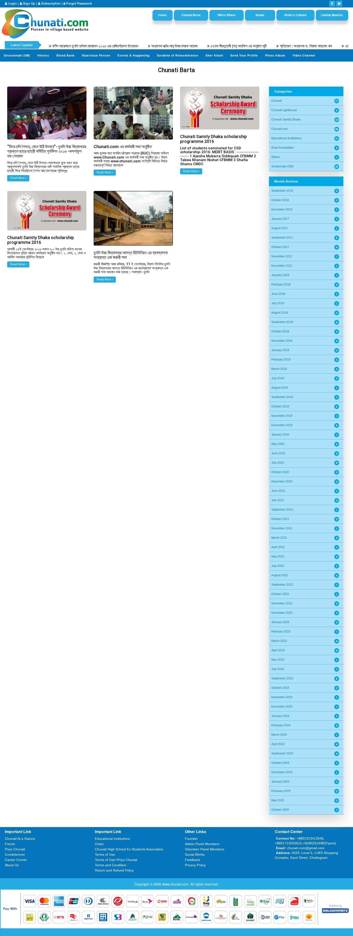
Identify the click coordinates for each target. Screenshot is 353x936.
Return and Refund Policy (114, 870)
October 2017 (280, 247)
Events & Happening (133, 55)
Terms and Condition (110, 865)
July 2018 (277, 303)
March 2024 (279, 734)
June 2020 (278, 453)
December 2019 (281, 425)
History (43, 55)
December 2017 (281, 265)
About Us (12, 865)
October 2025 (280, 809)
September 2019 (282, 397)
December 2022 (281, 612)
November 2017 (281, 256)
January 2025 (280, 781)
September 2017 (282, 237)
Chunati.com (279, 129)
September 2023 (282, 678)
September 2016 (282, 190)
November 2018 (281, 340)
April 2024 (278, 744)
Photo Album (275, 55)
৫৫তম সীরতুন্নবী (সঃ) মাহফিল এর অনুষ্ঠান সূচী (217, 46)
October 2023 (280, 687)
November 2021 (281, 528)
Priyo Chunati (15, 849)
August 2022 (279, 575)
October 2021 (280, 519)
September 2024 (282, 753)
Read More (17, 178)
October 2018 (280, 331)
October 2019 (280, 406)
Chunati (276, 100)
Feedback (192, 860)
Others (275, 157)
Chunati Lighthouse (284, 110)
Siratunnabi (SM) (17, 55)
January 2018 (280, 275)
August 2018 (279, 312)
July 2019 (277, 378)
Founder (191, 839)
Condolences (15, 854)
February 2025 (281, 791)
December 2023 (281, 706)
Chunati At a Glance (20, 839)
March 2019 (279, 369)
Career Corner (16, 860)
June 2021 (278, 491)
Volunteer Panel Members (204, 849)
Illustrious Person (96, 55)
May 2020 (277, 444)
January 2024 (280, 716)
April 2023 (278, 650)
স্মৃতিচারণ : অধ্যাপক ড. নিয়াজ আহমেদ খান (284, 46)
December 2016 (281, 209)
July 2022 (277, 566)
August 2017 (279, 228)
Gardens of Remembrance (177, 55)
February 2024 (281, 725)
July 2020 (277, 462)
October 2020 (280, 472)
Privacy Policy (195, 865)
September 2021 (282, 509)
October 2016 (280, 200)
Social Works (195, 854)
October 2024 (280, 763)
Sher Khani (214, 55)
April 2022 (278, 547)
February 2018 (281, 284)
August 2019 (279, 387)
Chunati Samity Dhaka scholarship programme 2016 (213, 139)
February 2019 (281, 359)
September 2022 (282, 584)
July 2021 (277, 500)
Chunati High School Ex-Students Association (129, 849)
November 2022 (281, 603)
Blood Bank (65, 55)
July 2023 (277, 669)
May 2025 (277, 800)
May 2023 (277, 659)
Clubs (99, 844)
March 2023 (279, 641)
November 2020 (281, 481)
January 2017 (280, 219)
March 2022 (279, 537)
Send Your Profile (244, 55)
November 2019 (281, 415)
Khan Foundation (282, 147)
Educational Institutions (286, 138)
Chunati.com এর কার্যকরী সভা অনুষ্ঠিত (123, 146)
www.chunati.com (175, 884)
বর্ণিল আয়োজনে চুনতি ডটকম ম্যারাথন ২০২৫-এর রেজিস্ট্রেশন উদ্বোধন (74, 46)
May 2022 (277, 556)
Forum (10, 844)
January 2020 (280, 434)
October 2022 (280, 594)
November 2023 (281, 697)
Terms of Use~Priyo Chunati (116, 860)
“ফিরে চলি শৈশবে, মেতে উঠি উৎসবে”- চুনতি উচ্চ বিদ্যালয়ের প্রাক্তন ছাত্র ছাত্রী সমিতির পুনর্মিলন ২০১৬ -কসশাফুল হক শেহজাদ (46, 151)
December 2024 (281, 772)
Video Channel (303, 55)
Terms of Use (105, 854)
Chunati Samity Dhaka (286, 119)
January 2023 (280, 622)
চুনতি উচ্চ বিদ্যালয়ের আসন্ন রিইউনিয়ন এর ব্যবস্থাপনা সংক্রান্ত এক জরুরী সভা (131, 255)
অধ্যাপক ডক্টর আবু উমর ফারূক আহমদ (153, 46)
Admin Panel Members (202, 844)
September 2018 (282, 322)
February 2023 (281, 631)
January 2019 (280, 350)
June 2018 (278, 294)
